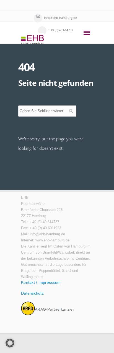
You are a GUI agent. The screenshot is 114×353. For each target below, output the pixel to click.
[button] (10, 343)
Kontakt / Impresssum (41, 282)
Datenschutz (32, 293)
